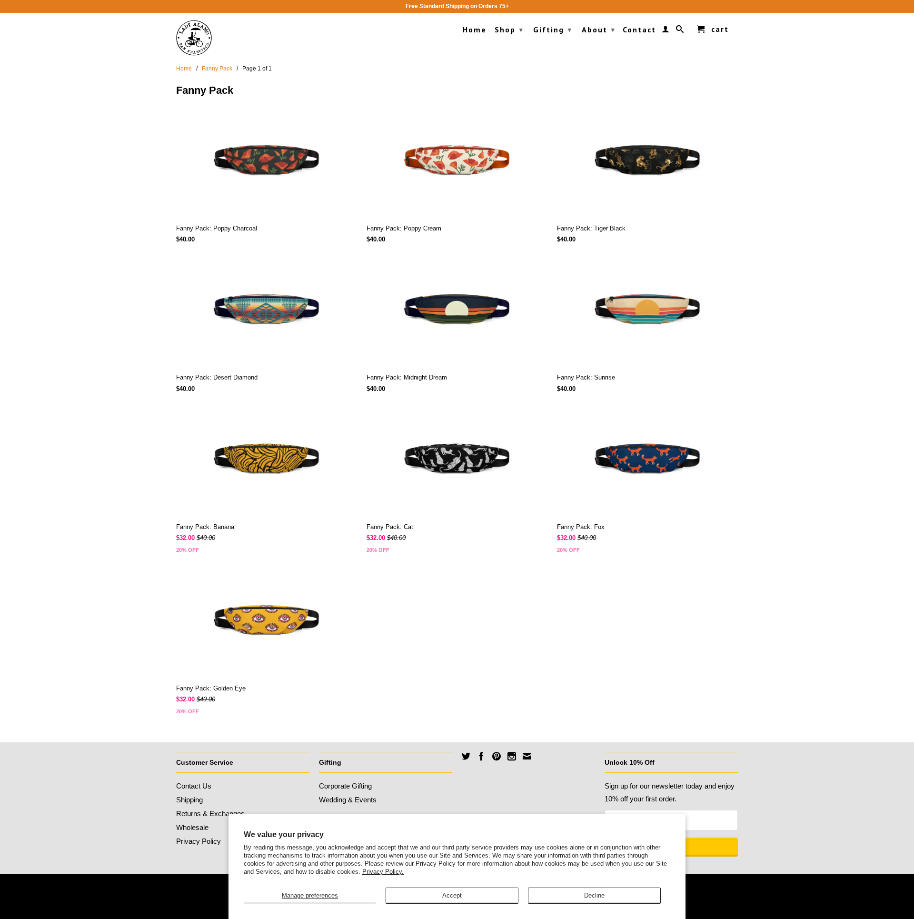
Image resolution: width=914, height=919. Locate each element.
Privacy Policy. (383, 871)
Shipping (189, 800)
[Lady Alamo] (194, 38)
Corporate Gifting (345, 786)
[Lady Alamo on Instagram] (511, 756)
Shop (509, 29)
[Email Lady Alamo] (527, 756)
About (599, 29)
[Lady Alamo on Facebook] (481, 756)
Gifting (552, 29)
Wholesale (192, 827)
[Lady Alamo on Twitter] (466, 756)
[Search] (680, 31)
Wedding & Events (348, 800)
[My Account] (666, 31)
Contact (639, 29)
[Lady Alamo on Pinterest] (496, 756)
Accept (452, 895)
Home (475, 29)
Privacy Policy (198, 841)
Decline (594, 895)
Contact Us (193, 786)
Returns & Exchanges (210, 813)
